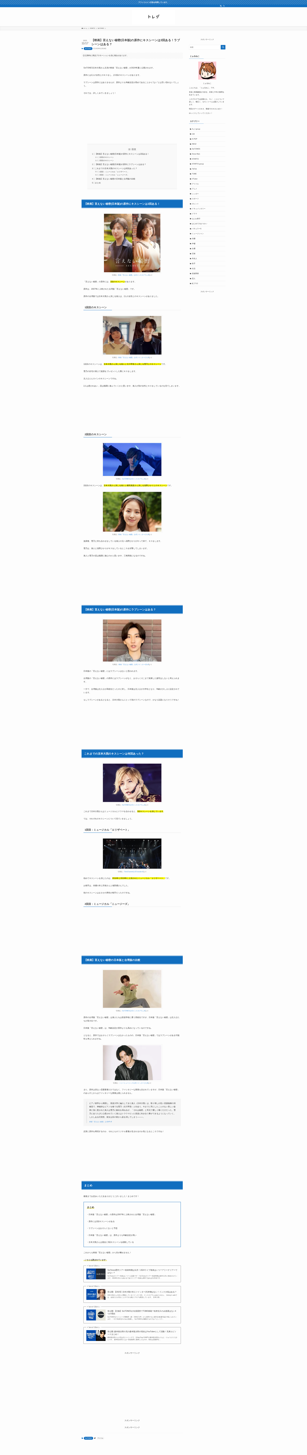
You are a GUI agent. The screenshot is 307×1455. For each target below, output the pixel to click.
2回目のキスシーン (106, 160)
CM (193, 134)
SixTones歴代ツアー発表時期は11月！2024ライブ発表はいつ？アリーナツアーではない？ (142, 1271)
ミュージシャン (198, 233)
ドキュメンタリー (198, 209)
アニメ (194, 189)
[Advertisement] (132, 119)
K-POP (194, 139)
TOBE (194, 174)
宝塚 (193, 254)
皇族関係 (195, 273)
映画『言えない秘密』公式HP (99, 1122)
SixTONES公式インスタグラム (133, 479)
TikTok (194, 169)
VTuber (195, 179)
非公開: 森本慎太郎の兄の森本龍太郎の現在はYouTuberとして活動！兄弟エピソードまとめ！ (141, 1333)
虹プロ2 (195, 283)
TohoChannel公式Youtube (133, 872)
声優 (193, 244)
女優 (193, 248)
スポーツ (195, 199)
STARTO (195, 159)
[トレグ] (153, 17)
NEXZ (194, 144)
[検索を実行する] (223, 47)
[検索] (223, 6)
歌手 (193, 263)
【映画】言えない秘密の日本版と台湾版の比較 (115, 179)
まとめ (98, 183)
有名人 (194, 258)
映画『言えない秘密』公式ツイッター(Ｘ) (132, 357)
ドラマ (194, 214)
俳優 (193, 239)
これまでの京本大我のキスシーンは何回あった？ (116, 168)
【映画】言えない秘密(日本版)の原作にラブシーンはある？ (120, 164)
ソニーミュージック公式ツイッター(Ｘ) (133, 1083)
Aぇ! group (196, 129)
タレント (195, 204)
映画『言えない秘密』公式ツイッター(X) (133, 664)
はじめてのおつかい (199, 224)
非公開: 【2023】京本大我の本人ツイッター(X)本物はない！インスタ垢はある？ (142, 1292)
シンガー (195, 194)
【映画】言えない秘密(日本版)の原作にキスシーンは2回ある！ (122, 154)
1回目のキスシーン (106, 157)
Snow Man (196, 154)
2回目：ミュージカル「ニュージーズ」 (114, 175)
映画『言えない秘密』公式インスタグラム (133, 275)
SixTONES (88, 48)
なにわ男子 (196, 219)
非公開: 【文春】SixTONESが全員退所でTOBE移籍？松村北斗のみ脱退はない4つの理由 (141, 1312)
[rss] (220, 6)
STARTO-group (198, 164)
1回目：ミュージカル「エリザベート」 (114, 172)
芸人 (193, 278)
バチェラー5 (196, 229)
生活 (193, 268)
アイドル (100, 1438)
